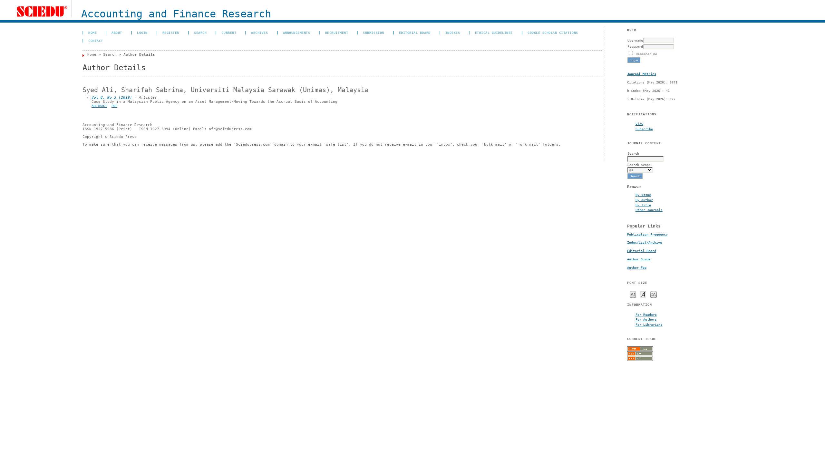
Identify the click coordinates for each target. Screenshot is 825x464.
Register (170, 32)
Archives (259, 32)
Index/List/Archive (644, 242)
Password (635, 46)
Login (142, 32)
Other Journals (649, 210)
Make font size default (643, 294)
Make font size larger (653, 294)
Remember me (646, 54)
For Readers (646, 314)
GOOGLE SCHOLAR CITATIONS (553, 32)
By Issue (643, 195)
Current (228, 32)
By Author (644, 200)
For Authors (646, 319)
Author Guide (638, 259)
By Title (643, 205)
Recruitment (336, 32)
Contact (95, 41)
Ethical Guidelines (494, 32)
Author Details (139, 55)
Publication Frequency (647, 234)
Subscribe (644, 129)
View (639, 124)
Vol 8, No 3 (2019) (112, 97)
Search (200, 32)
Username (635, 40)
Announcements (296, 32)
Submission (373, 32)
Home (92, 32)
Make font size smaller (633, 294)
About (117, 32)
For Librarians (649, 324)
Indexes (452, 32)
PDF (114, 106)
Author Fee (636, 267)
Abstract (99, 106)
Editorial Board (641, 251)
